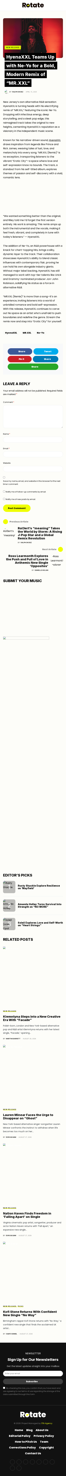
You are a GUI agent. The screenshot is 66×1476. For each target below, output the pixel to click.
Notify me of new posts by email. (21, 499)
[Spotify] (45, 1462)
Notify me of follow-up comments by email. (26, 491)
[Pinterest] (32, 1462)
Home (19, 1430)
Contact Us (33, 1453)
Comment (8, 402)
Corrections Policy (22, 1447)
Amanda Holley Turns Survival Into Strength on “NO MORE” (39, 905)
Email (6, 448)
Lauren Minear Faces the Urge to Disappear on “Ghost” (28, 1116)
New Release (12, 47)
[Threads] (19, 1468)
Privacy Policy (44, 1436)
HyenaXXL (55, 140)
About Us (42, 1430)
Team (44, 1442)
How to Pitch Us (26, 1442)
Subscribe (32, 1381)
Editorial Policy (20, 1436)
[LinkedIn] (52, 1462)
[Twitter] (19, 1462)
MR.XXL (27, 332)
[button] (4, 5)
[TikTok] (12, 1468)
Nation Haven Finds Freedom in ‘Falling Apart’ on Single (27, 1215)
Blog (29, 1430)
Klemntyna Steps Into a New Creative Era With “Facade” (31, 1018)
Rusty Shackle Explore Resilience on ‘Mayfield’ (39, 887)
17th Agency (46, 1423)
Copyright (46, 1447)
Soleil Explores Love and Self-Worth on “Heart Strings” (40, 924)
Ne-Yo (40, 332)
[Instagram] (25, 1462)
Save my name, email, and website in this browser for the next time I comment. (31, 482)
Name (6, 434)
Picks (20, 1306)
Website (6, 463)
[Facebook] (12, 1462)
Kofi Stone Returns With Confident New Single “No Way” (30, 1313)
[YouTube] (39, 1462)
